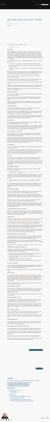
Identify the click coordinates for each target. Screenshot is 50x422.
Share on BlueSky (39, 368)
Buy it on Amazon (13, 391)
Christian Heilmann (3, 4)
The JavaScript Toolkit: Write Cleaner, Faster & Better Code (20, 399)
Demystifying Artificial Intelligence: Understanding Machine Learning (22, 400)
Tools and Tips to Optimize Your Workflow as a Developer (20, 396)
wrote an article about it (21, 279)
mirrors (10, 231)
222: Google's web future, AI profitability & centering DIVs (18, 383)
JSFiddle (12, 253)
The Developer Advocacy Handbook (15, 390)
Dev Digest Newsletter (16, 380)
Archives (47, 418)
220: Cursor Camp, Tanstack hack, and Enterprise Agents (18, 385)
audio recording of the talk (13, 44)
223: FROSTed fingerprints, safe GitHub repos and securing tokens (19, 382)
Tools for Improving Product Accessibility (17, 397)
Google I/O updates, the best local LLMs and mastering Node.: (19, 384)
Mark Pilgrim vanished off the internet (19, 218)
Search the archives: (37, 4)
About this (42, 418)
